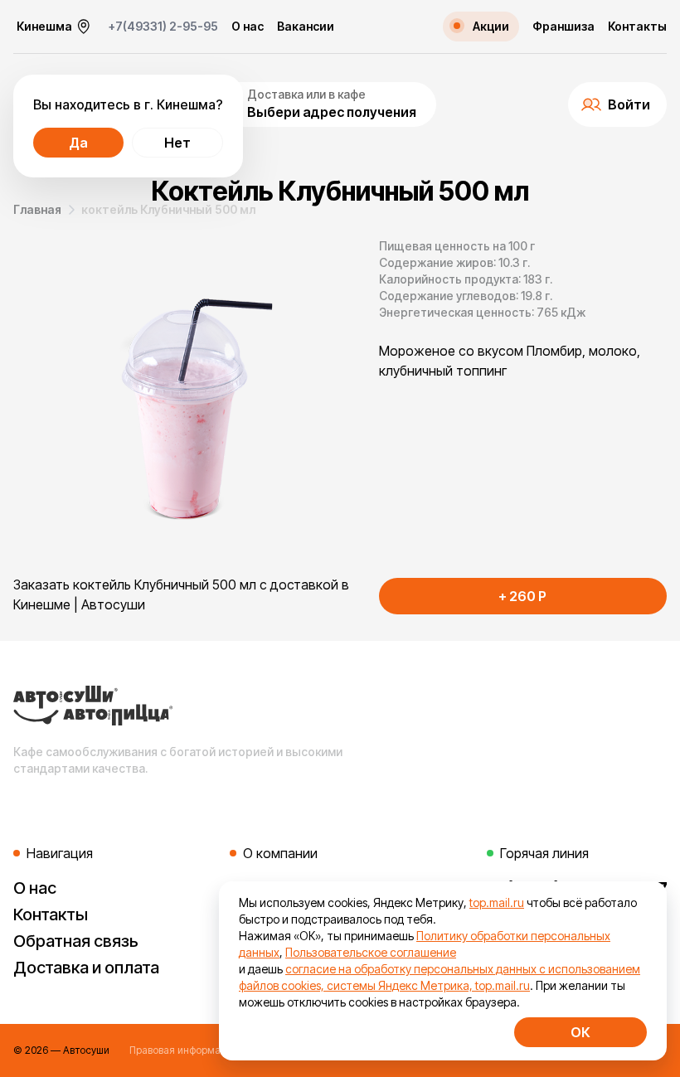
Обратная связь (75, 941)
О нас (247, 26)
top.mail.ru (496, 902)
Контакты (637, 26)
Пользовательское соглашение (370, 952)
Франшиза (563, 26)
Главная (37, 209)
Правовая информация (183, 1050)
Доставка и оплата (86, 968)
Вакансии (305, 26)
